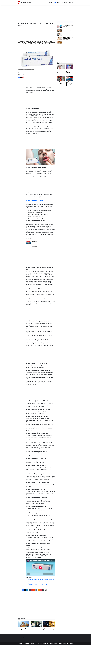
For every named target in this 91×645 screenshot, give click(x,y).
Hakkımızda (44, 643)
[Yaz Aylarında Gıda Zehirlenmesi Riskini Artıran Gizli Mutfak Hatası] (36, 624)
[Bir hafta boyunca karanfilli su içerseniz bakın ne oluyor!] (59, 30)
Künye (51, 643)
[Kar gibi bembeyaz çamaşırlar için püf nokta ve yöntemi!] (59, 34)
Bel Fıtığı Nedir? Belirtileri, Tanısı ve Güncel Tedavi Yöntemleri (60, 71)
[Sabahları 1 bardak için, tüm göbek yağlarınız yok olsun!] (59, 42)
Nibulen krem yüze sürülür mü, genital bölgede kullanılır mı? (40, 579)
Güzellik (65, 2)
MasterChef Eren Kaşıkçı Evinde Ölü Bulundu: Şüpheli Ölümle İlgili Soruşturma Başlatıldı (69, 71)
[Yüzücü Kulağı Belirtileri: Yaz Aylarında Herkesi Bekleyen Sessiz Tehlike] (28, 242)
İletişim (53, 643)
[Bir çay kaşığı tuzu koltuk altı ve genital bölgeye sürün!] (59, 38)
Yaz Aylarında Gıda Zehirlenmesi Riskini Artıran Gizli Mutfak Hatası (36, 628)
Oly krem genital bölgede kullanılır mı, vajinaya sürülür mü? (40, 583)
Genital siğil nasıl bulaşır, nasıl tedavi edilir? (37, 584)
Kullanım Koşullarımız (70, 643)
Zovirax (43, 523)
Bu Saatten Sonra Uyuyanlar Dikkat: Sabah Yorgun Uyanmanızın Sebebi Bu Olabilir (48, 628)
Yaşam (70, 2)
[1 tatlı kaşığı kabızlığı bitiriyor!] (59, 26)
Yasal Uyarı (64, 643)
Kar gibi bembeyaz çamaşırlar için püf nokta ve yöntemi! (68, 34)
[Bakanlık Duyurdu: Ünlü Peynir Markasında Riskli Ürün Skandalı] (61, 78)
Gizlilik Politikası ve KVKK (58, 643)
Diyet (62, 2)
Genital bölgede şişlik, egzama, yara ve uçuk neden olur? (40, 581)
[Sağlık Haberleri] (24, 2)
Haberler (50, 2)
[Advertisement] (45, 12)
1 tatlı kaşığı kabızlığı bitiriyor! (68, 25)
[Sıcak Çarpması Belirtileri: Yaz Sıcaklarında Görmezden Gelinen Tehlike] (23, 624)
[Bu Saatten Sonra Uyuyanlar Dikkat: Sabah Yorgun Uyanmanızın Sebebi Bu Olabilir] (49, 624)
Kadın (58, 2)
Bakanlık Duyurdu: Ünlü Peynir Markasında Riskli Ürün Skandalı (60, 83)
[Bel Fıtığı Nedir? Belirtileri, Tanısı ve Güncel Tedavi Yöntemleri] (61, 67)
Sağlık (55, 2)
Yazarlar (48, 643)
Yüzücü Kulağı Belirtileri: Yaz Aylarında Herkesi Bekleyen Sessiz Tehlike (35, 244)
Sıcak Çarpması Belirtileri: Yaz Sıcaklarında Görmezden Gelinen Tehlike (23, 628)
